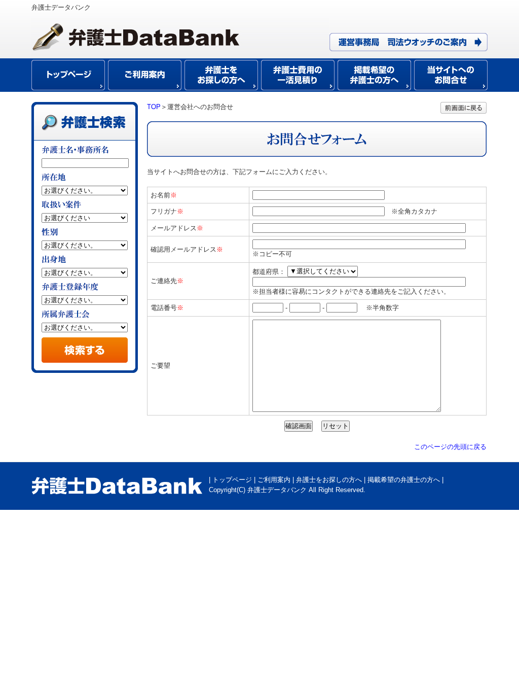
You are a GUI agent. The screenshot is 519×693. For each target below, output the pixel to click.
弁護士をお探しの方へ (329, 479)
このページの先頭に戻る (450, 447)
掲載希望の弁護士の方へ (403, 479)
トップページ (232, 479)
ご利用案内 (273, 479)
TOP (154, 107)
